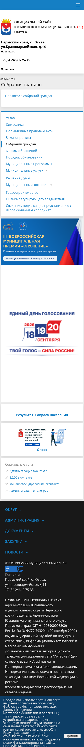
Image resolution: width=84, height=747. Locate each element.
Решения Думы (18, 178)
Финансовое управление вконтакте (35, 484)
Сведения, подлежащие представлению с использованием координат (39, 207)
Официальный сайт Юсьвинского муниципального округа (48, 27)
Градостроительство (22, 192)
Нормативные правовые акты (29, 131)
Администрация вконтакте (28, 471)
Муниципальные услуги (24, 170)
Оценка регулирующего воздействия (35, 199)
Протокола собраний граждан (29, 96)
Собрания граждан (21, 144)
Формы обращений (21, 150)
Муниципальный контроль (27, 184)
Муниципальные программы (29, 164)
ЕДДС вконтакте (21, 477)
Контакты (12, 574)
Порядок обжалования (24, 157)
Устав (10, 118)
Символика (15, 124)
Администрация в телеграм (29, 490)
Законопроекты (18, 137)
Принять (72, 736)
